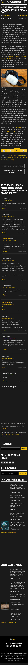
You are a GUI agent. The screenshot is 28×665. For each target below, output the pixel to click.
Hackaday (14, 1)
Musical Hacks (21, 155)
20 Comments (16, 529)
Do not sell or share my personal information (14, 658)
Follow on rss (10, 462)
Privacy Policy (4, 656)
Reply (3, 208)
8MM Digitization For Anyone (12, 166)
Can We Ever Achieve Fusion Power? (12, 171)
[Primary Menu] (25, 1)
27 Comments (16, 519)
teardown (19, 127)
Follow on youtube (7, 462)
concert (8, 157)
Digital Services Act (21, 656)
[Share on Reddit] (8, 18)
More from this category (8, 532)
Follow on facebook (2, 462)
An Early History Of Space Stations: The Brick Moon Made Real (18, 524)
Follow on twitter (4, 462)
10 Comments (23, 15)
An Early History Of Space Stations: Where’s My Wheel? (17, 514)
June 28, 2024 (23, 18)
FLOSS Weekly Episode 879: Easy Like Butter (17, 595)
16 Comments (16, 510)
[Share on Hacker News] (6, 18)
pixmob (24, 157)
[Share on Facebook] (1, 18)
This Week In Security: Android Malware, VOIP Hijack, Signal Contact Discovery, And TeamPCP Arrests (17, 585)
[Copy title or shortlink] (10, 18)
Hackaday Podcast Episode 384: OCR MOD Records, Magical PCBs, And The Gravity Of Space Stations (17, 573)
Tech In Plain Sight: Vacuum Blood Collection (16, 614)
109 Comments (16, 609)
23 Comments (16, 492)
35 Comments (16, 619)
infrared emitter (16, 157)
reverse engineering (7, 160)
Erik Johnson (6, 302)
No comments (16, 500)
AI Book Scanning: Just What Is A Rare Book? (17, 604)
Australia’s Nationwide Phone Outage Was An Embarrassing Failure (17, 487)
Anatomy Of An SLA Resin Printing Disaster (16, 505)
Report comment (22, 208)
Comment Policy (6, 428)
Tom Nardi (6, 15)
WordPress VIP (17, 660)
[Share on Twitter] (4, 18)
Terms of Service (12, 656)
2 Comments (16, 591)
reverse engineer (12, 131)
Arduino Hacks (11, 155)
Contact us (13, 462)
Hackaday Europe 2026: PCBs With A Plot (18, 496)
